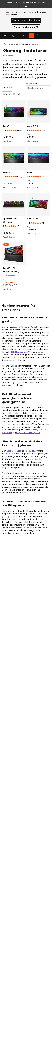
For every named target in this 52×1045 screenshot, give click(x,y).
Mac (35, 430)
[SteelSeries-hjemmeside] (13, 35)
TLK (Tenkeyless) (19, 352)
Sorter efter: (32, 83)
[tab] (24, 35)
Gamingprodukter (12, 44)
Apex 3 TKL (30, 451)
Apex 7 (24, 327)
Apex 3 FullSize (14, 451)
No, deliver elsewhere (24, 27)
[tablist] (24, 35)
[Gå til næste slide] (48, 4)
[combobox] (38, 88)
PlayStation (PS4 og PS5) (28, 432)
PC (30, 430)
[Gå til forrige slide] (4, 4)
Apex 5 (16, 327)
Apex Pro (35, 327)
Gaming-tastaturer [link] (31, 44)
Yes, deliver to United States (26, 20)
